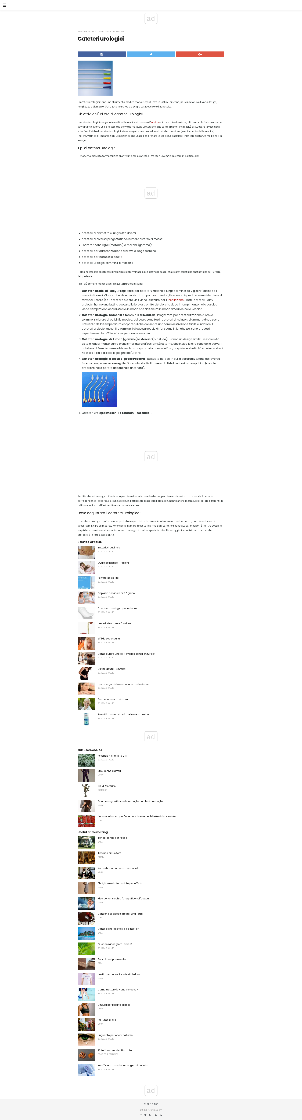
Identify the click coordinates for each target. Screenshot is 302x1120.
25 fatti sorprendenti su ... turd (116, 1050)
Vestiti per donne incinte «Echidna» (119, 974)
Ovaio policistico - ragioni (113, 563)
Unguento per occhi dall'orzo (115, 1035)
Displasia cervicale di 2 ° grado (116, 593)
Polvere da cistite (108, 578)
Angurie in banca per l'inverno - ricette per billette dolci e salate (137, 816)
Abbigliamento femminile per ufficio (120, 883)
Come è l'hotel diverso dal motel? (118, 929)
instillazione (176, 300)
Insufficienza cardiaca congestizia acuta (123, 1065)
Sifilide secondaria (109, 638)
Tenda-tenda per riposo (112, 838)
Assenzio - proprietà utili (112, 755)
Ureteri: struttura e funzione (114, 623)
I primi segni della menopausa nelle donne (123, 684)
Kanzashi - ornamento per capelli (118, 868)
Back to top (151, 1104)
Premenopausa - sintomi (113, 699)
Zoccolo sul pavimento (112, 959)
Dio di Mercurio (107, 786)
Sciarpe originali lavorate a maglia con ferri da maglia (130, 801)
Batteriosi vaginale (109, 547)
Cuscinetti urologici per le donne (117, 608)
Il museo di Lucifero (109, 853)
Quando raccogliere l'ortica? (115, 944)
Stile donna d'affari (109, 771)
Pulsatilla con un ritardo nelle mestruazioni (123, 714)
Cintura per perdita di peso (114, 1005)
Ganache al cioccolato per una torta (120, 914)
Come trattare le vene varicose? (118, 989)
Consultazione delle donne (110, 31)
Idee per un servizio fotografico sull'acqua (123, 898)
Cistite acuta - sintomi (111, 669)
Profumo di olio (107, 1020)
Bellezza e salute (86, 31)
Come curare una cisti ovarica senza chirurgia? (127, 654)
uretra (155, 122)
